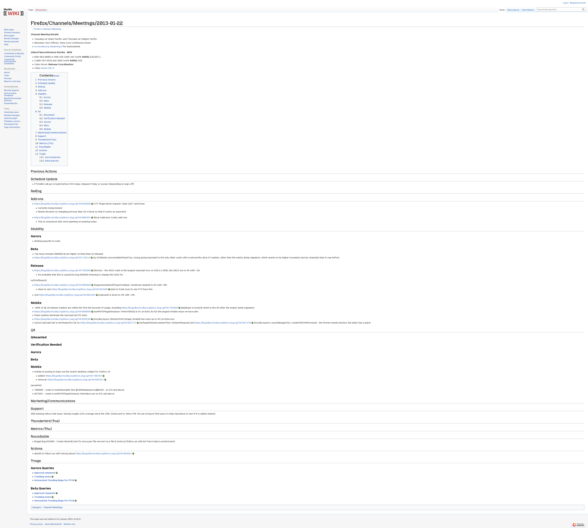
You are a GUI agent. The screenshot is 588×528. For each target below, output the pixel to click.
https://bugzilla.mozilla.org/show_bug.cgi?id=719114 (62, 257)
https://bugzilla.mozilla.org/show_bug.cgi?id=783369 (62, 270)
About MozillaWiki (53, 524)
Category (37, 507)
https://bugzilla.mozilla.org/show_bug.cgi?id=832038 (62, 203)
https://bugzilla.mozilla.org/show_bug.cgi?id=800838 (62, 311)
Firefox (37, 29)
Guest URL (46, 68)
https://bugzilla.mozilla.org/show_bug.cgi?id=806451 (62, 217)
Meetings (56, 29)
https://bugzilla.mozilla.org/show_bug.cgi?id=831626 (79, 289)
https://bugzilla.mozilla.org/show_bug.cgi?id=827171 (108, 322)
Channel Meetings (52, 507)
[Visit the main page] (13, 12)
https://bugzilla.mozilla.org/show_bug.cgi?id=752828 (150, 307)
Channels (46, 29)
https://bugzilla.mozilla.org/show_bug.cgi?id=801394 (67, 295)
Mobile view (69, 524)
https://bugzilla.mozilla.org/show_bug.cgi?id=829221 (104, 453)
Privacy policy (36, 524)
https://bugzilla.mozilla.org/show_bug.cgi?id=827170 (223, 322)
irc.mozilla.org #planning (47, 46)
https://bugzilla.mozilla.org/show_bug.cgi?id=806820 (62, 285)
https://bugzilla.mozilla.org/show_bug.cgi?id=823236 (62, 319)
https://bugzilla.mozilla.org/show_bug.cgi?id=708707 (74, 375)
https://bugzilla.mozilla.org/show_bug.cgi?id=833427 (75, 379)
